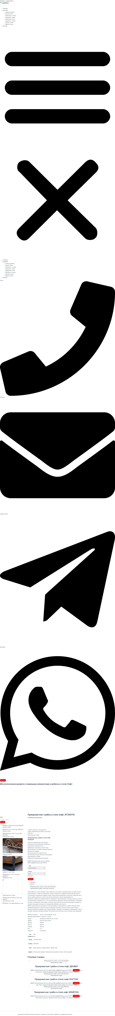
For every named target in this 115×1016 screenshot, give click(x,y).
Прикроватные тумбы (33, 835)
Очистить (30, 876)
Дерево (30, 871)
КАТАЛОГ (5, 26)
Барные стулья (9, 24)
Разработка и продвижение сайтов (63, 1014)
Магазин (35, 829)
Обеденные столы (10, 19)
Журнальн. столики (10, 21)
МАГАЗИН (5, 10)
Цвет (30, 865)
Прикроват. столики (10, 15)
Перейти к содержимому (6, 1)
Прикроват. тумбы (10, 17)
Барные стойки (9, 22)
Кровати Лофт (9, 14)
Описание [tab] (32, 882)
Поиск (1, 817)
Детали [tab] (32, 884)
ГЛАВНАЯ (5, 8)
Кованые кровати (9, 12)
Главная (30, 829)
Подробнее (76, 970)
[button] (57, 143)
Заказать (31, 879)
